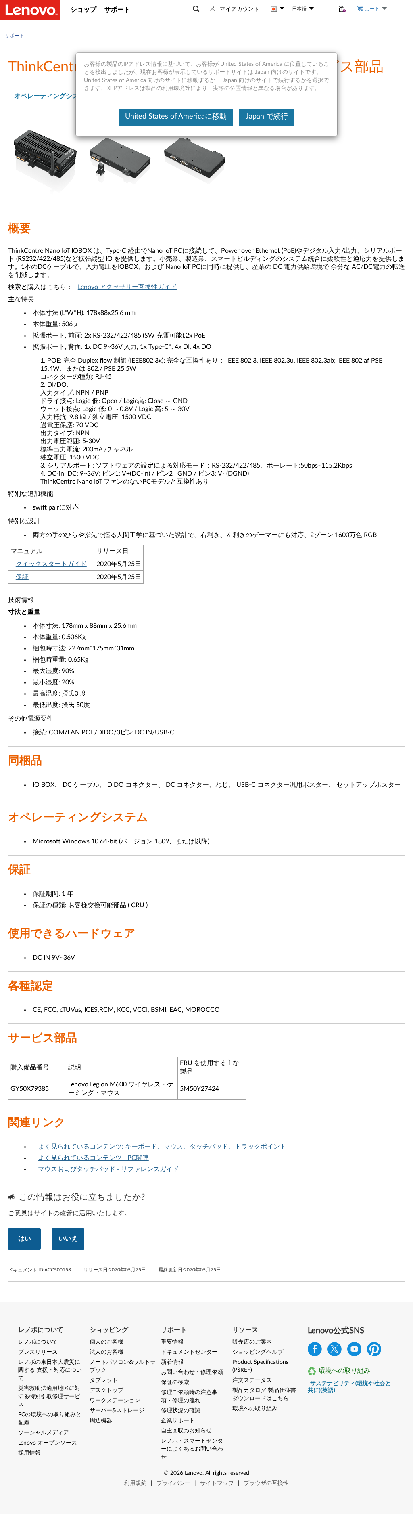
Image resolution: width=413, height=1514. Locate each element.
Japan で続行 (267, 116)
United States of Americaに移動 (176, 116)
